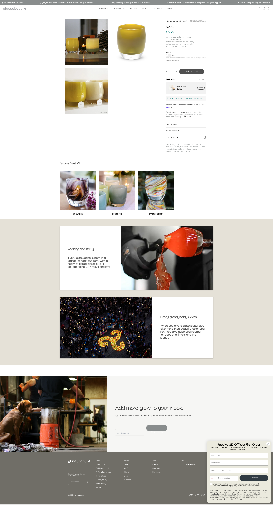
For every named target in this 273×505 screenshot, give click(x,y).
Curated (144, 9)
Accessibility (101, 484)
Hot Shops (156, 472)
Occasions (117, 9)
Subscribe (254, 478)
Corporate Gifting (188, 464)
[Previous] (201, 79)
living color (156, 214)
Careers (127, 480)
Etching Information (103, 468)
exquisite (77, 214)
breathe (117, 214)
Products (102, 9)
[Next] (204, 79)
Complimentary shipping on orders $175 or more (106, 3)
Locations (156, 468)
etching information (172, 60)
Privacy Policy (101, 480)
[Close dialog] (268, 444)
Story (126, 464)
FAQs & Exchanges (103, 472)
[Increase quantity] (176, 71)
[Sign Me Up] (156, 428)
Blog (126, 476)
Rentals (99, 487)
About (169, 9)
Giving (126, 472)
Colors (132, 9)
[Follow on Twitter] (203, 495)
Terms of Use (101, 476)
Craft (126, 468)
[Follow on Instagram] (191, 495)
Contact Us (100, 464)
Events (157, 9)
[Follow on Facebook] (197, 495)
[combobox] (213, 478)
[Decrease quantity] (166, 71)
